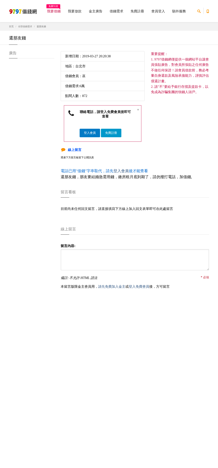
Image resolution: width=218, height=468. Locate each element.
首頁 (11, 26)
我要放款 (75, 11)
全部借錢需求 (25, 26)
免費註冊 (137, 11)
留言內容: (68, 246)
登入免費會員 (139, 286)
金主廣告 (95, 11)
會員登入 (158, 11)
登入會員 (90, 132)
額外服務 (179, 11)
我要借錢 (54, 10)
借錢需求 (116, 11)
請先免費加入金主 (111, 286)
